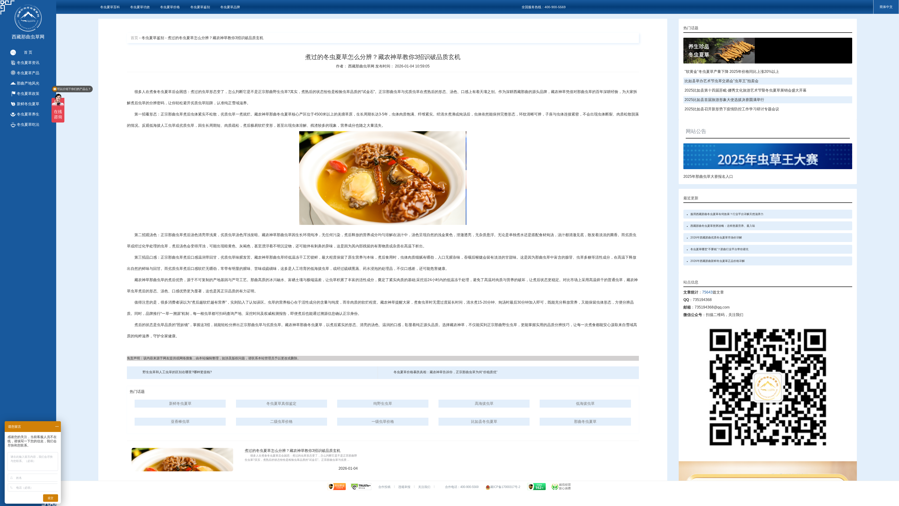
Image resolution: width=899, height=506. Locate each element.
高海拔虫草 (484, 404)
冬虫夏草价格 (170, 7)
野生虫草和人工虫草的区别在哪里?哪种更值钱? (177, 372)
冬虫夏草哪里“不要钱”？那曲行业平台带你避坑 (719, 249)
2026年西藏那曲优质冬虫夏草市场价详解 (716, 237)
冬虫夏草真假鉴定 (281, 404)
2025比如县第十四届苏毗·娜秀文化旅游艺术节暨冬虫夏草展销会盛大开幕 (746, 90)
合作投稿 (384, 487)
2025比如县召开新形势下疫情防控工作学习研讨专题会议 (732, 109)
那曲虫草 (393, 92)
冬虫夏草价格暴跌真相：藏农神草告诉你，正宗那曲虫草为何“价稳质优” (445, 372)
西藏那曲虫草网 (361, 66)
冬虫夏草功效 (140, 7)
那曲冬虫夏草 (280, 114)
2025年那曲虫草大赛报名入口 (708, 177)
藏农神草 (558, 92)
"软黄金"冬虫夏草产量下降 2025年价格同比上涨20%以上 (732, 72)
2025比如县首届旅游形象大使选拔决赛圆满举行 (724, 100)
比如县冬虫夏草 (484, 422)
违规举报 (404, 487)
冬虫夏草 (164, 92)
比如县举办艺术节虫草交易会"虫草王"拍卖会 (722, 81)
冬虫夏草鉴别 (200, 7)
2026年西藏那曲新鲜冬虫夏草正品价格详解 (717, 261)
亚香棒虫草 (180, 422)
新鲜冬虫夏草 (180, 404)
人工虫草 (168, 125)
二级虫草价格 (281, 422)
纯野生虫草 (382, 404)
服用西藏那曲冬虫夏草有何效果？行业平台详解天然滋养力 (726, 214)
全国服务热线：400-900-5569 (544, 7)
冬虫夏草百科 (110, 7)
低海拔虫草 (585, 404)
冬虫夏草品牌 (230, 7)
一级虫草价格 (383, 422)
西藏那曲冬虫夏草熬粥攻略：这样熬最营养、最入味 (722, 225)
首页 (134, 38)
